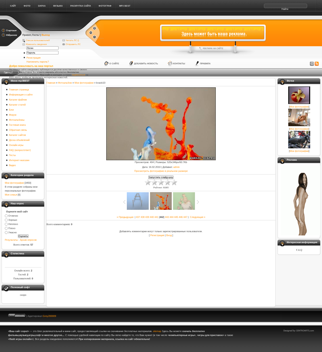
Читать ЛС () (72, 40)
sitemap (157, 331)
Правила (205, 63)
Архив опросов (28, 240)
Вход (169, 235)
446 (181, 217)
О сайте (114, 63)
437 (138, 217)
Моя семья (11, 194)
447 (185, 217)
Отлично (13, 215)
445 (176, 217)
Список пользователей (38, 40)
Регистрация (34, 57)
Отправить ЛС (73, 44)
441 (156, 217)
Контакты (179, 63)
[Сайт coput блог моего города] (53, 29)
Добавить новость (146, 63)
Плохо (11, 228)
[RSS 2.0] (316, 63)
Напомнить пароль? (38, 61)
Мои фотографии (14, 182)
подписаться (78, 75)
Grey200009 (49, 316)
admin (176, 167)
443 (167, 217)
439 (147, 217)
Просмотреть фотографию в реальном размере (161, 171)
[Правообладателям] (312, 63)
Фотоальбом (65, 82)
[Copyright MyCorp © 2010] (302, 315)
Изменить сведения (36, 44)
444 (171, 217)
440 (152, 217)
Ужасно (12, 232)
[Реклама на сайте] (212, 48)
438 (143, 217)
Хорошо (12, 220)
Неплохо (13, 224)
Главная (50, 82)
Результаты (11, 240)
